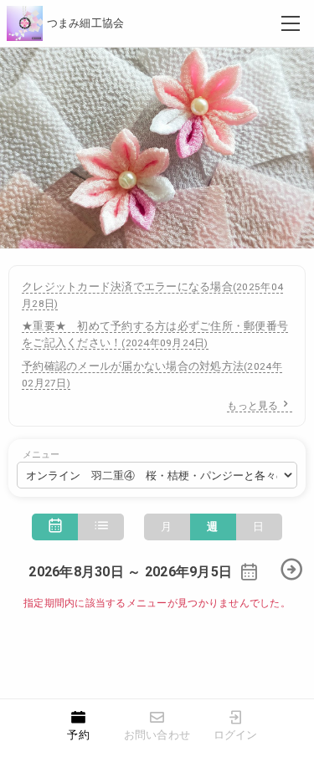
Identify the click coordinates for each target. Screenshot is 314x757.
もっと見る (252, 406)
